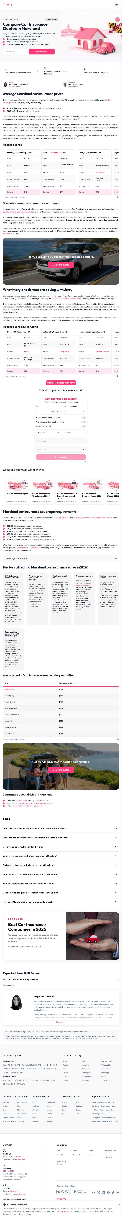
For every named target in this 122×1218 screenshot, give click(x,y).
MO (4, 1069)
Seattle (103, 1076)
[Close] (119, 1204)
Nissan (49, 1114)
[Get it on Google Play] (80, 1191)
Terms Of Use (110, 1150)
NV (30, 1069)
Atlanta (66, 1061)
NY (33, 1069)
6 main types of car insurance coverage (36, 803)
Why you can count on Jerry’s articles (20, 979)
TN (54, 1069)
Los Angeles (86, 1076)
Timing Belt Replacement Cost (103, 1117)
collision (35, 548)
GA (25, 1065)
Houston (85, 1065)
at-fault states (21, 800)
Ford (34, 1114)
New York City (106, 1061)
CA (12, 1065)
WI (15, 1073)
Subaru (79, 1106)
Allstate (6, 1102)
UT (4, 1073)
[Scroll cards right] (116, 172)
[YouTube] (108, 1192)
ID (30, 1065)
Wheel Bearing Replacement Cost (105, 1121)
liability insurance (63, 518)
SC (49, 1069)
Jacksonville (86, 1069)
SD (52, 1069)
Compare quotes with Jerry (61, 382)
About (75, 1150)
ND (16, 1069)
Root (26, 172)
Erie (4, 1110)
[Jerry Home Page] (7, 4)
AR (6, 1065)
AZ (9, 1065)
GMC (34, 1117)
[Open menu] (116, 4)
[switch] (83, 418)
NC (13, 1069)
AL (4, 1065)
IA (28, 1065)
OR (42, 1069)
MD (47, 1065)
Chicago (66, 1073)
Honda (35, 1121)
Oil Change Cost (98, 1114)
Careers (92, 1155)
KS (36, 1065)
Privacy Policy (78, 1155)
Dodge (64, 1110)
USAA (19, 1117)
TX (57, 1069)
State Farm (21, 1110)
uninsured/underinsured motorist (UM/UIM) (91, 518)
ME (50, 1065)
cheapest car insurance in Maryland (66, 298)
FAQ (58, 1150)
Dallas (65, 1076)
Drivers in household (70, 406)
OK (39, 1069)
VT (9, 1073)
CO (14, 1065)
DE (20, 1065)
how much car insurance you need (28, 806)
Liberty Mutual (8, 1117)
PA (45, 1069)
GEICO (5, 1114)
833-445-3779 (16, 1157)
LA (41, 1065)
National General (102, 352)
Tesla (49, 1117)
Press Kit (59, 1155)
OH (36, 1069)
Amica (5, 1106)
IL (32, 1065)
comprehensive (21, 548)
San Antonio (105, 1069)
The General (22, 1114)
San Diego (105, 1073)
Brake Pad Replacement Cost (103, 1102)
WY (21, 1073)
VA (7, 1073)
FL (23, 1065)
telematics (18, 613)
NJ (24, 1069)
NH (21, 1069)
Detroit (84, 1061)
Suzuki (78, 1110)
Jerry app (21, 1160)
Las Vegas (86, 1073)
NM (27, 1069)
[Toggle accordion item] (116, 558)
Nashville (85, 1080)
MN (55, 1065)
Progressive (100, 172)
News (91, 1150)
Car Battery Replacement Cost (103, 1106)
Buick (34, 1102)
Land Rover (51, 1102)
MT (10, 1069)
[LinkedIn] (103, 1192)
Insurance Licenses (109, 1156)
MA (44, 1065)
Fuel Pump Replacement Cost (103, 1110)
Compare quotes (61, 265)
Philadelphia (106, 1065)
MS (7, 1069)
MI (53, 1065)
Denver (66, 1080)
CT (17, 1065)
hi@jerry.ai (14, 1191)
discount (6, 234)
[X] (98, 1192)
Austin (65, 1065)
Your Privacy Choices (61, 1162)
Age (38, 406)
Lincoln (49, 1110)
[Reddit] (117, 1192)
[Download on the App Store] (63, 1191)
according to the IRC (84, 585)
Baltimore (57, 152)
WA (12, 1073)
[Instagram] (93, 1192)
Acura (64, 1102)
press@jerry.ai (19, 1194)
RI (47, 1069)
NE (19, 1069)
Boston (66, 1069)
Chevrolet (36, 1110)
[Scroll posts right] (116, 490)
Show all (104, 1080)
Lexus (49, 1106)
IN (34, 1065)
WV (18, 1073)
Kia (63, 1114)
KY (39, 1065)
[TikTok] (113, 1192)
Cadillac (35, 1106)
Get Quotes (41, 51)
